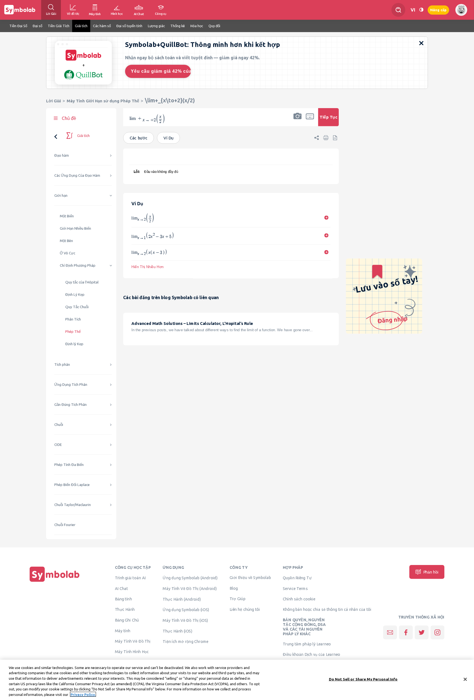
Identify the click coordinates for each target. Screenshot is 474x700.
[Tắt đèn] (421, 9)
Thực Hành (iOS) (177, 631)
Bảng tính (123, 599)
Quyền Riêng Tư (297, 578)
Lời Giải (53, 101)
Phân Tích (73, 319)
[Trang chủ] (55, 582)
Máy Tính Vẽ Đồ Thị (133, 641)
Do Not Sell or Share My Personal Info (363, 679)
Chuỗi (58, 425)
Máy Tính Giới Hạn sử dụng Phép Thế (103, 101)
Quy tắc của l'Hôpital (81, 282)
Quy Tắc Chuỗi (77, 307)
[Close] (465, 679)
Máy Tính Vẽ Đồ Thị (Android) (190, 588)
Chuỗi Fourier (64, 525)
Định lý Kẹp (74, 344)
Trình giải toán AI (130, 578)
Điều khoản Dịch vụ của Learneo (311, 654)
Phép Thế (73, 332)
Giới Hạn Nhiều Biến (75, 228)
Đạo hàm (61, 155)
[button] (297, 121)
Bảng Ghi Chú (127, 620)
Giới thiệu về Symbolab (250, 577)
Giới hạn (60, 195)
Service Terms (295, 588)
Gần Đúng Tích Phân (70, 405)
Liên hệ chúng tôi (245, 609)
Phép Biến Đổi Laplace (72, 485)
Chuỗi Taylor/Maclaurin (72, 505)
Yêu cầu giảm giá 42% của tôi (161, 71)
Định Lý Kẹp (74, 295)
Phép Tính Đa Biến (69, 465)
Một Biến (67, 216)
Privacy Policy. (82, 694)
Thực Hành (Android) (182, 599)
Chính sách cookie (299, 599)
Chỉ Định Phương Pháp (77, 265)
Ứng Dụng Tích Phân (70, 385)
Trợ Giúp (238, 598)
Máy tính (123, 630)
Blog (234, 588)
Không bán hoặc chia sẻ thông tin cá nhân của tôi (327, 609)
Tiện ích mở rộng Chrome (185, 641)
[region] (237, 680)
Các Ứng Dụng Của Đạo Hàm (77, 175)
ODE (58, 445)
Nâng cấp (438, 10)
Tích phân (62, 364)
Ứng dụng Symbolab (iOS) (186, 610)
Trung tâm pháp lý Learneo (307, 644)
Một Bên (66, 241)
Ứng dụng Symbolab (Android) (190, 578)
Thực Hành (125, 609)
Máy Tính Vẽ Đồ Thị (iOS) (185, 620)
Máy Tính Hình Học (132, 652)
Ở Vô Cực (67, 253)
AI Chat (121, 588)
